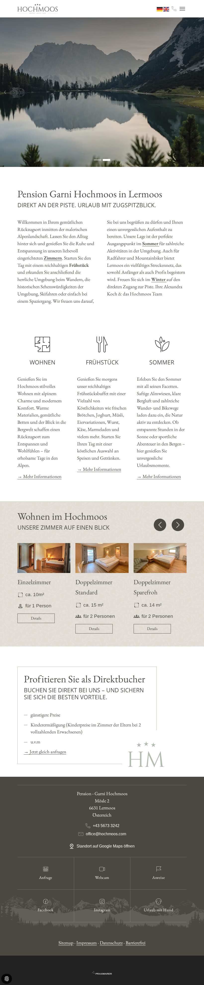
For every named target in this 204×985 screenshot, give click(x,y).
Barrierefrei (136, 943)
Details (36, 618)
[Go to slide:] (97, 160)
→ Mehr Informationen (39, 476)
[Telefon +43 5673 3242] (174, 9)
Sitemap (65, 943)
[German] (160, 8)
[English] (166, 8)
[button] (160, 525)
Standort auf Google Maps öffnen (106, 846)
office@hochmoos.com (106, 834)
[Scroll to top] (192, 973)
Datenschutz (111, 943)
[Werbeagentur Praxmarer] (102, 972)
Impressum (86, 943)
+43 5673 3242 (106, 826)
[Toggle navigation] (182, 8)
